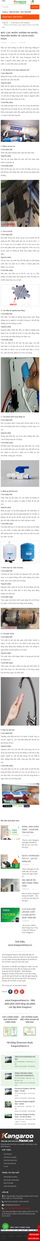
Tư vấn (6, 1166)
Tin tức (3, 1238)
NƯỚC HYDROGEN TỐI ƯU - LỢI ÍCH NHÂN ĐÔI (30, 859)
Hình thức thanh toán (10, 1160)
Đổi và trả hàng (8, 1183)
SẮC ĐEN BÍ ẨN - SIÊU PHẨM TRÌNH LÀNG (30, 883)
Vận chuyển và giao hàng (11, 1180)
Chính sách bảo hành (10, 1186)
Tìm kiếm (34, 7)
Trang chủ (5, 23)
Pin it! (15, 806)
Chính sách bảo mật (10, 1163)
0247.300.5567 (33, 1238)
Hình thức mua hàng (10, 1157)
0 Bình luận (22, 42)
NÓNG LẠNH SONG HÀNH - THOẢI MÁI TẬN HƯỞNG (30, 829)
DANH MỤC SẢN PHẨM (12, 17)
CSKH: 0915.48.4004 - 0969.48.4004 (16, 1201)
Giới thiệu (11, 1236)
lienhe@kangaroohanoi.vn (12, 1205)
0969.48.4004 (34, 1234)
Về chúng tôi (8, 1154)
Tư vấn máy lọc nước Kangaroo (20, 23)
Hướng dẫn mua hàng (10, 1177)
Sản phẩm (19, 1236)
